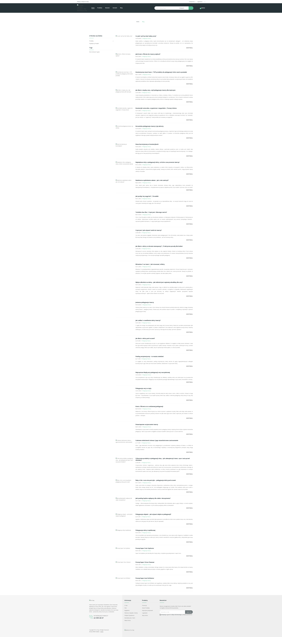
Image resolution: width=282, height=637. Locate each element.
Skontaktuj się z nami (129, 618)
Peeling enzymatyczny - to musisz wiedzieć (149, 356)
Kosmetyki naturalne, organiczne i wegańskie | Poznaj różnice (156, 108)
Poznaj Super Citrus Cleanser (144, 562)
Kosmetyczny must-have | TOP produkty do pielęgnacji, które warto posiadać (161, 72)
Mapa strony (127, 620)
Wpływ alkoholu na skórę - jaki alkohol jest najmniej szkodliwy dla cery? (159, 282)
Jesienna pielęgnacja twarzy (144, 302)
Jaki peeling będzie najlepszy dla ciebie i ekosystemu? (153, 498)
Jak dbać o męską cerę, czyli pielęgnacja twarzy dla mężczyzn (155, 90)
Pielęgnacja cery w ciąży (143, 388)
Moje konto (145, 615)
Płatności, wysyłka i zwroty (131, 613)
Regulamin (126, 610)
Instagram (94, 622)
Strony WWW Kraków (94, 631)
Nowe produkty (146, 608)
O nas (125, 605)
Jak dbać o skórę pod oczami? (145, 338)
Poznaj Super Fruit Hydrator (144, 548)
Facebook (90, 622)
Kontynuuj (189, 48)
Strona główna (95, 36)
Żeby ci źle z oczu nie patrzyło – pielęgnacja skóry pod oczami (155, 480)
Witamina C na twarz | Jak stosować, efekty (150, 264)
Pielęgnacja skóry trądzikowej (145, 530)
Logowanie (144, 613)
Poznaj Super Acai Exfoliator (144, 578)
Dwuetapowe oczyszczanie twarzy (146, 424)
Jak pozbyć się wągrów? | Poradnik (146, 196)
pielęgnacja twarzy (146, 38)
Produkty (91, 41)
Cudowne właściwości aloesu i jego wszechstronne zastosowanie (156, 440)
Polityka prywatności (129, 615)
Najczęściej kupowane (147, 610)
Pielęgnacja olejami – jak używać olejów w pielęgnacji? (153, 514)
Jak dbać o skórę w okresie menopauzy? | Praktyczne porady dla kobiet (159, 246)
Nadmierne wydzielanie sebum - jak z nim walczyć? (152, 180)
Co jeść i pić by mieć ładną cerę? (145, 36)
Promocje (144, 605)
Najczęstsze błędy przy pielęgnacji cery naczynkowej (152, 372)
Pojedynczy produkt (94, 43)
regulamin (168, 614)
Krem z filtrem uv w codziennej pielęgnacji (149, 406)
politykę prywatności (187, 614)
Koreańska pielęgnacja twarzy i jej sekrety (149, 126)
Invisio (101, 631)
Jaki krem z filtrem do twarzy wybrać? (147, 54)
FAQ (125, 608)
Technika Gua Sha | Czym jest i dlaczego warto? (151, 212)
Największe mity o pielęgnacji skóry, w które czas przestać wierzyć (157, 162)
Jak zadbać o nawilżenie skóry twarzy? (148, 320)
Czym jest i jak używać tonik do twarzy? (148, 230)
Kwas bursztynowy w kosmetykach (146, 144)
